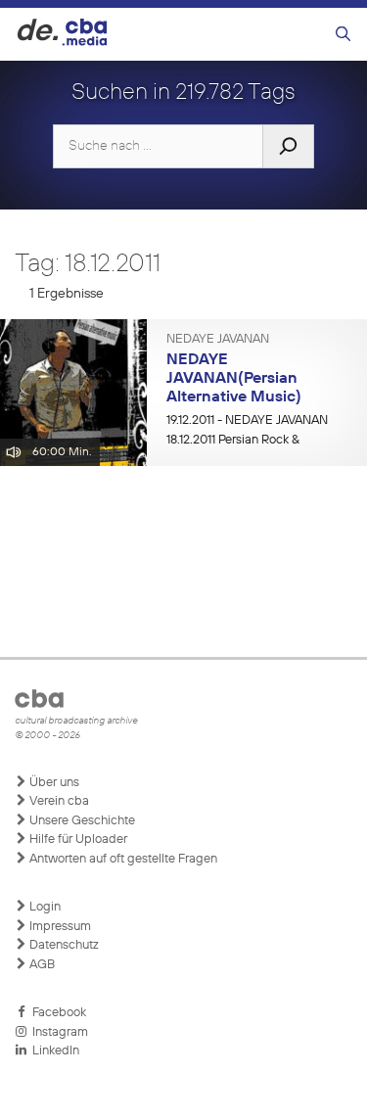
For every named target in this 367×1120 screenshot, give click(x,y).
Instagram (57, 1032)
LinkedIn (52, 1051)
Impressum (58, 926)
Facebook (56, 1012)
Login (43, 907)
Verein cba (57, 801)
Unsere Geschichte (80, 821)
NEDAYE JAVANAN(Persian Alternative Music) (233, 378)
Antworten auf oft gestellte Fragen (121, 859)
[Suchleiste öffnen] (343, 35)
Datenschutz (62, 945)
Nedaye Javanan (217, 340)
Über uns (52, 782)
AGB (40, 964)
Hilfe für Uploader (76, 839)
